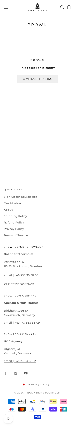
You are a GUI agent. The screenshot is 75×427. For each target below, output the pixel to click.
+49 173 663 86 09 (27, 322)
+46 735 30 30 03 (26, 275)
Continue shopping (37, 78)
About (8, 209)
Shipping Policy (15, 216)
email (8, 275)
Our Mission (12, 203)
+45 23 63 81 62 (25, 361)
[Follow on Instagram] (16, 373)
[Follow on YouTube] (26, 373)
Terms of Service (16, 235)
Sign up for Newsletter (20, 196)
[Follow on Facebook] (6, 373)
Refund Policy (14, 222)
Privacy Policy (14, 229)
